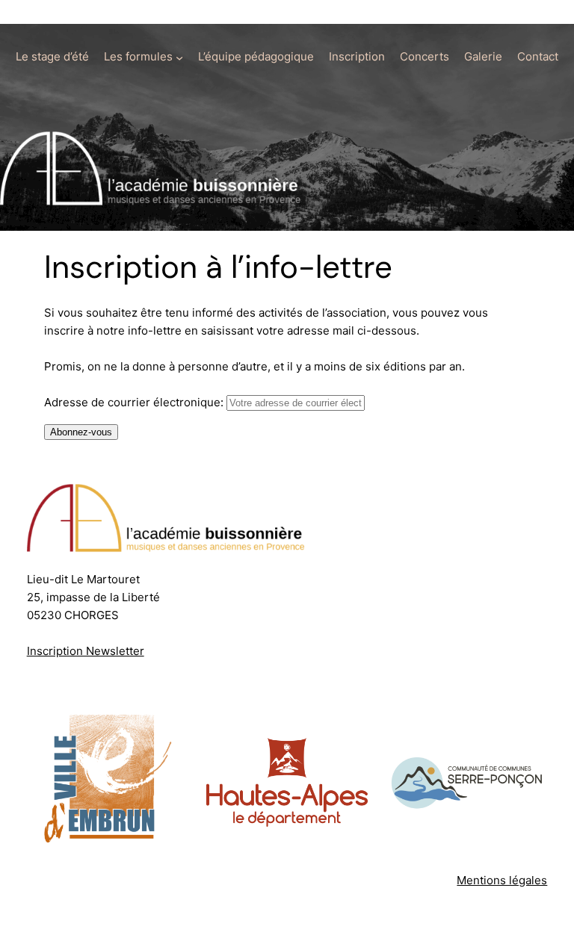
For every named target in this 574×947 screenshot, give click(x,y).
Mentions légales (502, 880)
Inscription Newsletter (85, 651)
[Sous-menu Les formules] (179, 57)
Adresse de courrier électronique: (135, 402)
